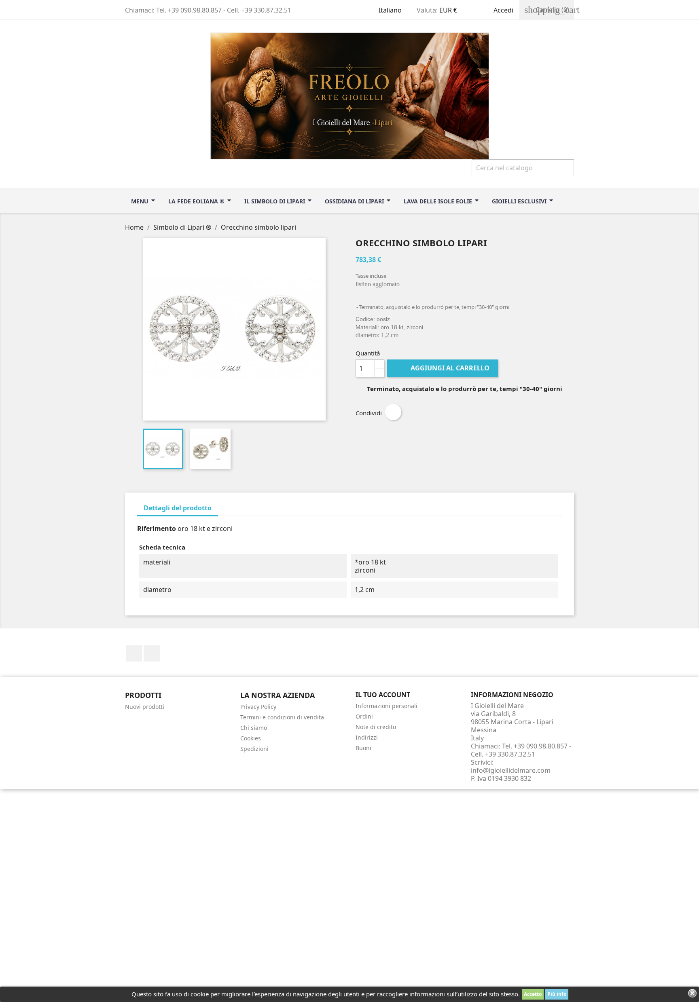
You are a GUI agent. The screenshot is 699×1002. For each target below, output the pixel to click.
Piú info (556, 994)
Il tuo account (383, 694)
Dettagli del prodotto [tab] (178, 507)
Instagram (152, 653)
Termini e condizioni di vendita (282, 717)
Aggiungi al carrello (443, 368)
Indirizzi (367, 737)
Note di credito (376, 727)
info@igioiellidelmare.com (511, 770)
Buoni (363, 748)
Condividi (393, 412)
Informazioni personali (386, 706)
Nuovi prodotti (144, 706)
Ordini (364, 716)
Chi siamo (253, 727)
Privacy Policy (258, 706)
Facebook (134, 653)
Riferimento (156, 528)
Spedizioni (254, 749)
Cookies (250, 738)
